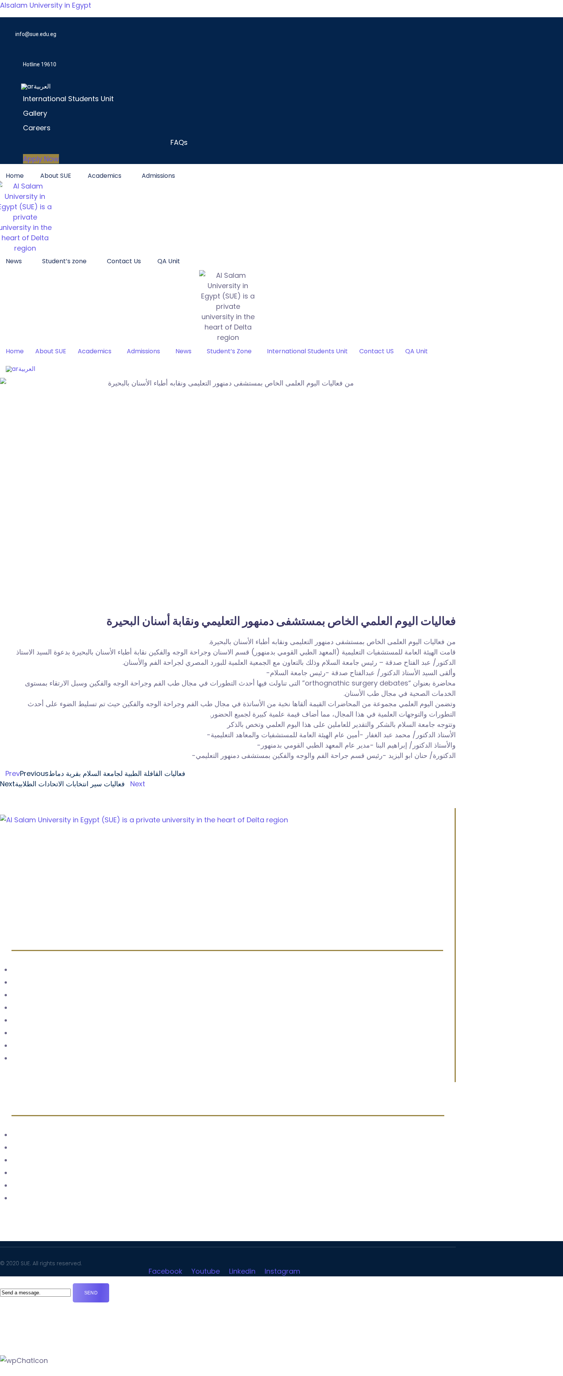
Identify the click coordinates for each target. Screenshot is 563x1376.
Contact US (376, 351)
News (14, 261)
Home (15, 175)
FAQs (179, 142)
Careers (37, 128)
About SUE (55, 175)
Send (91, 1293)
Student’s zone (64, 261)
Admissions (158, 175)
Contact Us (124, 261)
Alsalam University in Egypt (45, 5)
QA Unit (168, 261)
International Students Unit (68, 98)
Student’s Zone (229, 351)
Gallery (35, 113)
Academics (104, 175)
